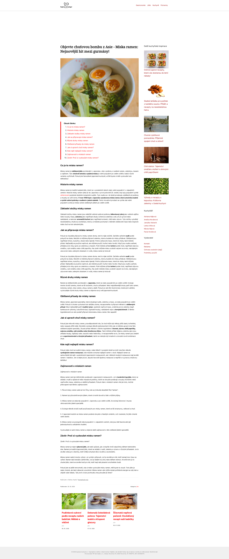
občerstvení (64, 195)
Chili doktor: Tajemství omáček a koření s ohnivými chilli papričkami (156, 169)
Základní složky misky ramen (78, 134)
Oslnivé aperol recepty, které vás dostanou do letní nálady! (156, 73)
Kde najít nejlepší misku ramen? (80, 151)
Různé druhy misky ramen (77, 140)
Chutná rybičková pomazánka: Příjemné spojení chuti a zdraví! (153, 138)
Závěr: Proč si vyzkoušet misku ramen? (83, 158)
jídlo (137, 486)
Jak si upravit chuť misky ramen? (80, 147)
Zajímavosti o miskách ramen (79, 154)
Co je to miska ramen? (76, 127)
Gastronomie (140, 5)
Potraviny (164, 5)
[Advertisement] (114, 24)
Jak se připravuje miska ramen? (80, 137)
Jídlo (149, 5)
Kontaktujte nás (83, 480)
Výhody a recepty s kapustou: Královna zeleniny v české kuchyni (155, 200)
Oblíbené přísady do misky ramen (80, 144)
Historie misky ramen (75, 130)
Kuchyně (156, 5)
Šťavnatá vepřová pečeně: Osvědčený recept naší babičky (123, 515)
